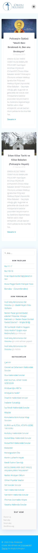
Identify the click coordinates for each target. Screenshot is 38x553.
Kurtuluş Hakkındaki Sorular (16, 433)
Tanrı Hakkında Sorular (14, 490)
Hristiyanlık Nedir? (12, 393)
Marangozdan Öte (12, 452)
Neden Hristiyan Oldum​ (14, 475)
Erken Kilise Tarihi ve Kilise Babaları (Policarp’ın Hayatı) (19, 159)
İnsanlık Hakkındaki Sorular (16, 398)
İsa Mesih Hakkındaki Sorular (16, 407)
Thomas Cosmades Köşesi (15, 499)
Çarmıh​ (7, 362)
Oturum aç (7, 517)
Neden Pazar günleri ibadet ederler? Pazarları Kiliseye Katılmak (16, 316)
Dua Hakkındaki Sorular (14, 375)
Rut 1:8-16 (8, 271)
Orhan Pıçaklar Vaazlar (14, 480)
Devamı (10, 119)
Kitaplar (7, 412)
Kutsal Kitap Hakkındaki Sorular (17, 438)
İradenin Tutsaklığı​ (12, 402)
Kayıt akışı (7, 520)
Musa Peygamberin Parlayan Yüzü (18, 284)
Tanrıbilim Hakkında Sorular (16, 494)
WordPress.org (9, 526)
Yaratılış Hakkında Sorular (15, 504)
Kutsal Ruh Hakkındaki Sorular (17, 443)
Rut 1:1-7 (8, 266)
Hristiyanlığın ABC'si (12, 388)
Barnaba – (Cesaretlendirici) (16, 288)
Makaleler (8, 448)
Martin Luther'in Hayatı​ (14, 457)
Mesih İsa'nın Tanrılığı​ (13, 462)
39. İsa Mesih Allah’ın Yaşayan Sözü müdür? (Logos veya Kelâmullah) (17, 330)
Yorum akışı (7, 523)
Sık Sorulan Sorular (12, 485)
